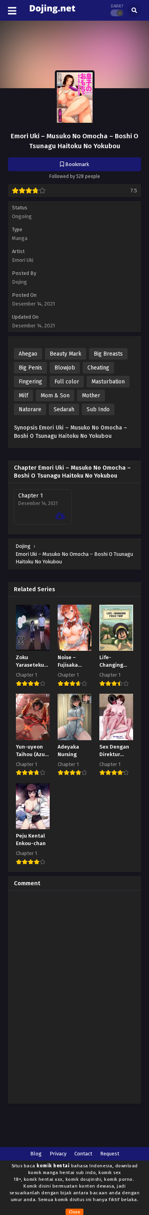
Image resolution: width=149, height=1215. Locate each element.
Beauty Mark (65, 353)
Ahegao (28, 353)
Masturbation (108, 381)
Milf (23, 395)
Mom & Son (55, 395)
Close (74, 1212)
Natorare (30, 409)
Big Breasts (108, 353)
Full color (66, 381)
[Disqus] (74, 996)
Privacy (58, 1154)
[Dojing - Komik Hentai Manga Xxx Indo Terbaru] (52, 15)
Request (109, 1154)
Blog (36, 1154)
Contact (83, 1154)
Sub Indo (98, 409)
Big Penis (30, 367)
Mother (91, 395)
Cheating (98, 367)
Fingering (30, 381)
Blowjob (64, 367)
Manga (19, 238)
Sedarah (64, 409)
